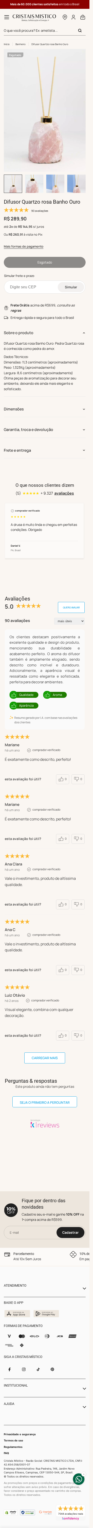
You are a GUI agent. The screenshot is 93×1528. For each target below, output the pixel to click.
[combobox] (45, 31)
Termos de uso (13, 1440)
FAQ (6, 1453)
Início (7, 44)
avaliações (64, 493)
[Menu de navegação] (7, 17)
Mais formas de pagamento (23, 246)
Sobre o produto (18, 332)
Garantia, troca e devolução (28, 429)
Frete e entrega (17, 450)
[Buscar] (80, 30)
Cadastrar (70, 1232)
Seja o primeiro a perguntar (45, 1102)
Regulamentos (13, 1447)
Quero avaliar (71, 607)
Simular (71, 287)
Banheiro (21, 44)
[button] (64, 17)
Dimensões (14, 409)
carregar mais (45, 1058)
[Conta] (73, 17)
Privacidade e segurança (20, 1434)
